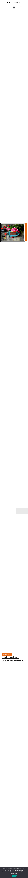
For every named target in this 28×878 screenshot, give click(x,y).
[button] (14, 7)
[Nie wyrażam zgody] (26, 872)
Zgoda (14, 875)
